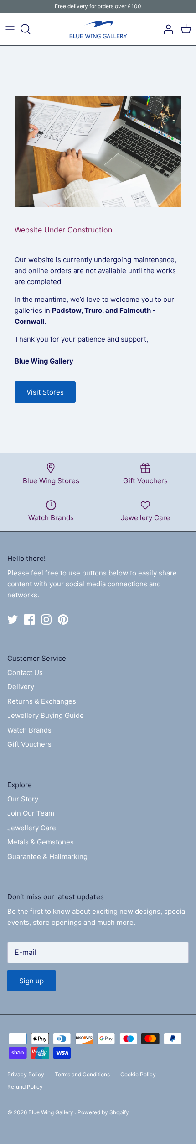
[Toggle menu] (10, 29)
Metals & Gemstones (40, 842)
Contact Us (25, 672)
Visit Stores (45, 392)
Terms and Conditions (82, 1074)
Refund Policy (25, 1086)
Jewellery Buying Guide (45, 715)
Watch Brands (29, 730)
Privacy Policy (25, 1074)
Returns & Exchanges (41, 701)
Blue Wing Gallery (51, 1112)
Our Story (22, 799)
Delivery (20, 686)
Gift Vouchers (29, 744)
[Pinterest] (63, 619)
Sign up (31, 980)
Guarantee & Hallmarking (47, 856)
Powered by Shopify (103, 1112)
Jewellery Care (31, 827)
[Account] (166, 29)
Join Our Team (30, 813)
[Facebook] (29, 619)
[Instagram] (46, 619)
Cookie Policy (138, 1074)
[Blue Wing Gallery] (98, 29)
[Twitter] (12, 619)
